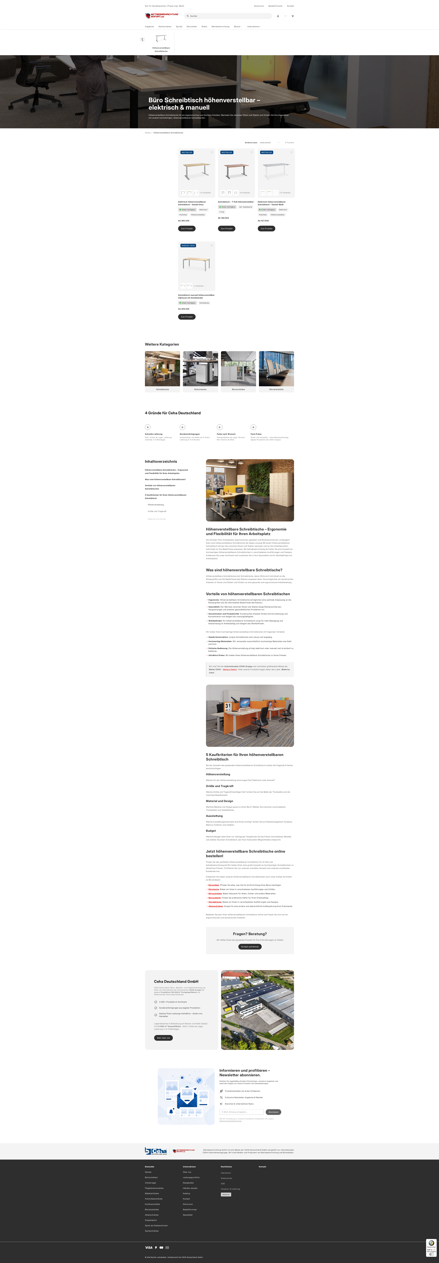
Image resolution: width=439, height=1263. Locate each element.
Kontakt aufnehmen (250, 947)
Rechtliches (226, 1167)
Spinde (148, 1172)
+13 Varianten (205, 193)
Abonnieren (273, 1111)
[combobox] (229, 16)
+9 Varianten (245, 193)
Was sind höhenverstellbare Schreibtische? (165, 479)
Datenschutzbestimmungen (231, 1120)
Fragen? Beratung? (154, 544)
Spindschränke (152, 1231)
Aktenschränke (216, 906)
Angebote (149, 26)
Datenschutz (226, 1177)
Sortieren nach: (251, 143)
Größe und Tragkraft (157, 510)
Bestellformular (275, 6)
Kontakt (290, 6)
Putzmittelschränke (153, 1199)
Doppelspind (151, 1220)
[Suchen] (266, 15)
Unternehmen (189, 1167)
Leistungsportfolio (191, 1177)
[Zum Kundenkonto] (278, 16)
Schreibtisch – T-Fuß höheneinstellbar (236, 202)
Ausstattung (153, 523)
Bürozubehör (215, 898)
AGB (223, 1183)
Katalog (186, 1193)
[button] (238, 26)
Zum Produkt (187, 228)
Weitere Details (230, 669)
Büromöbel (214, 885)
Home (147, 133)
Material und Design (157, 517)
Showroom (259, 6)
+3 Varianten (198, 286)
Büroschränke (215, 893)
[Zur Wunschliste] (285, 16)
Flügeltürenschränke (154, 1188)
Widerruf (226, 1194)
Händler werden (190, 1188)
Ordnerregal (150, 1183)
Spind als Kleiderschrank (156, 1225)
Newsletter (188, 1215)
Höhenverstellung (156, 504)
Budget (151, 529)
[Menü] (435, 1240)
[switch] (431, 1254)
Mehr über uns (163, 1038)
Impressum (226, 1172)
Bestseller (149, 1167)
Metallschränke (152, 1193)
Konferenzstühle (152, 1204)
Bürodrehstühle (152, 1209)
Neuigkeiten (188, 1183)
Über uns (187, 1172)
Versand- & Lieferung (230, 1188)
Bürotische (214, 889)
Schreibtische (215, 902)
